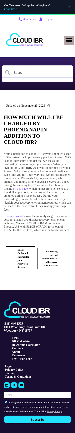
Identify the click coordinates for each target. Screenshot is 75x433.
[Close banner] (69, 7)
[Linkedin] (7, 385)
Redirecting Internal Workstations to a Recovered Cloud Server (50, 258)
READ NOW (11, 9)
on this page (20, 188)
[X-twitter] (14, 385)
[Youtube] (21, 385)
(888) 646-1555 (13, 323)
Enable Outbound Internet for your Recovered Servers (23, 259)
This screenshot (13, 216)
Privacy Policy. (54, 411)
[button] (69, 40)
